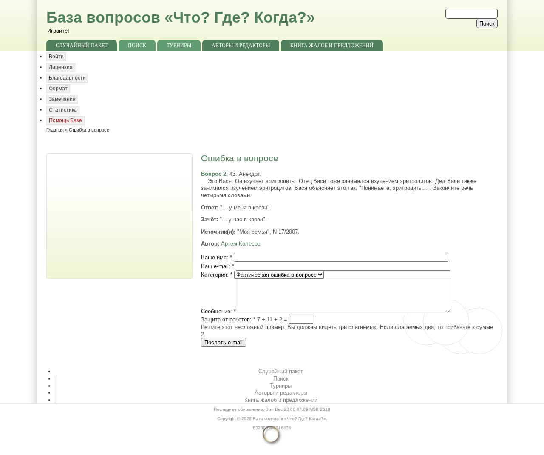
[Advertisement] (120, 215)
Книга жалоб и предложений (332, 46)
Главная (55, 129)
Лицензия (61, 67)
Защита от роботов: (228, 319)
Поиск (137, 46)
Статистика (63, 110)
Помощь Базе (65, 120)
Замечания (62, 99)
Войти (56, 57)
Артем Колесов (241, 243)
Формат (58, 89)
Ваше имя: (216, 257)
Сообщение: (218, 311)
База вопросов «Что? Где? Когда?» (180, 17)
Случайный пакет (82, 46)
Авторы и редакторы (241, 46)
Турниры (179, 46)
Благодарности (67, 78)
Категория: (216, 275)
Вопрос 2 (213, 174)
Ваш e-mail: (217, 266)
